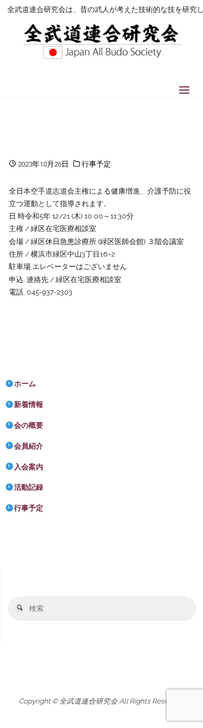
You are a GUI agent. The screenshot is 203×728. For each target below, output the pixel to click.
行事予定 (96, 164)
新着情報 (28, 404)
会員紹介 (28, 446)
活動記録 (28, 487)
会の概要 (28, 425)
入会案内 (28, 467)
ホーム (25, 383)
